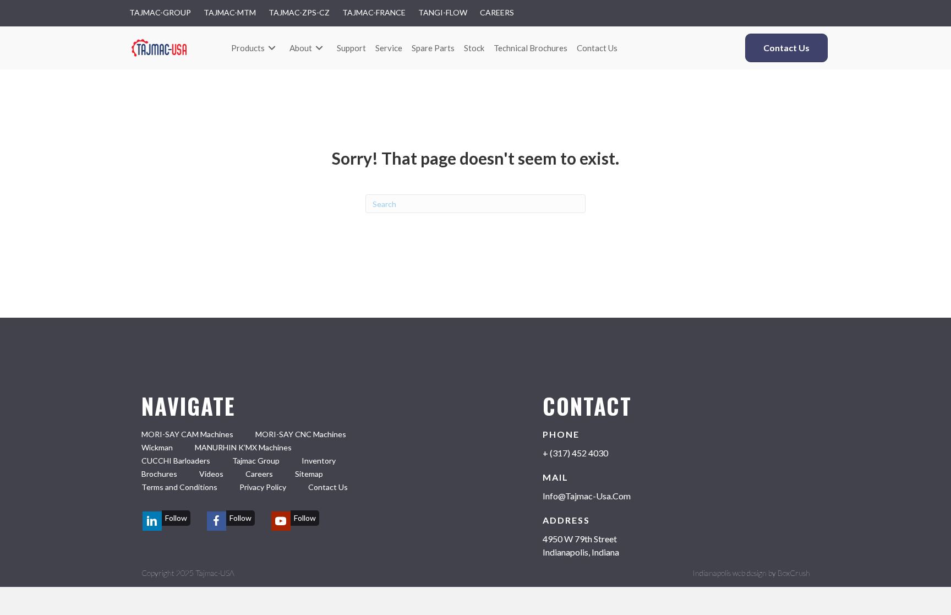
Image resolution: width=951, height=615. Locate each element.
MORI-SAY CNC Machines (300, 434)
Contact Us (328, 487)
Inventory (319, 460)
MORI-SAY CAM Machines (187, 434)
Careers (259, 473)
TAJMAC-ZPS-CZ (299, 13)
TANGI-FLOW (442, 13)
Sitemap (309, 473)
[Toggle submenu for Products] (272, 48)
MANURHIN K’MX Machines (243, 447)
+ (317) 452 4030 (575, 453)
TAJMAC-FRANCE (374, 13)
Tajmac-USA (214, 573)
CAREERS (497, 13)
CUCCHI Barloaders (175, 460)
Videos (211, 473)
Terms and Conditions (179, 487)
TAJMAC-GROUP (160, 13)
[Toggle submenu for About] (319, 48)
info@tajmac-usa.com (587, 496)
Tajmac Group (256, 460)
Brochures (159, 473)
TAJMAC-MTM (230, 13)
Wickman (157, 447)
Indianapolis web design (729, 573)
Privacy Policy (262, 487)
